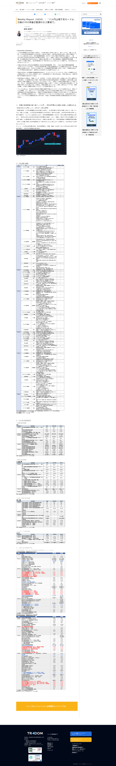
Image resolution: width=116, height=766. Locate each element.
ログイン (84, 3)
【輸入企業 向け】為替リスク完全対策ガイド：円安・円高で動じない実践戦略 (90, 106)
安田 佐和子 (28, 29)
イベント (73, 9)
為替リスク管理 (49, 9)
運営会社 (49, 743)
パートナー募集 (50, 2)
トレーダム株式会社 (51, 734)
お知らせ (67, 9)
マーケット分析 (30, 9)
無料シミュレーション (31, 2)
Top (17, 9)
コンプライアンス (76, 743)
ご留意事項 (74, 745)
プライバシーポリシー (77, 750)
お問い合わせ (50, 746)
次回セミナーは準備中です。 (90, 49)
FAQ (48, 748)
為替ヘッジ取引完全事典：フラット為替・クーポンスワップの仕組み (90, 80)
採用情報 (49, 745)
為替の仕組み (39, 9)
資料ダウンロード (92, 3)
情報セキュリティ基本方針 (78, 749)
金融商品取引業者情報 (77, 747)
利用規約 (74, 752)
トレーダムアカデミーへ (81, 740)
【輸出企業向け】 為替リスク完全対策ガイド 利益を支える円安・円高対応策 (90, 132)
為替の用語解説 (59, 9)
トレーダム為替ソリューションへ (81, 734)
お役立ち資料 (42, 2)
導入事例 (22, 9)
